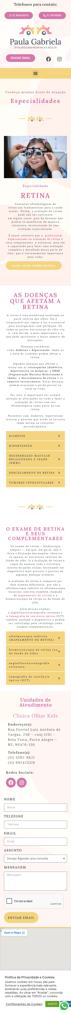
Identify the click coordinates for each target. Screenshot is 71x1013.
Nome (9, 799)
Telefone (13, 816)
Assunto (13, 850)
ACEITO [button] (52, 1003)
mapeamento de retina (34, 595)
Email (10, 833)
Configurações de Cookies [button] (24, 1004)
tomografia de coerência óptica (32, 616)
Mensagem (15, 868)
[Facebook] (48, 59)
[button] (35, 73)
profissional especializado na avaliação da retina (35, 237)
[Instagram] (59, 59)
